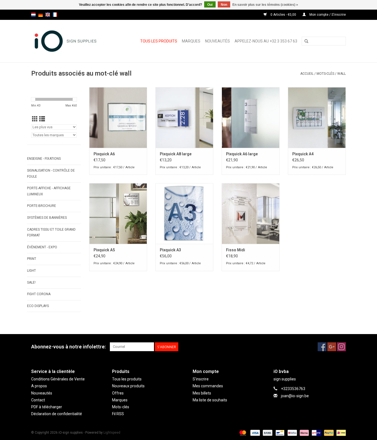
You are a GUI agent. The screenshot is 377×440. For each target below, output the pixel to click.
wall (341, 74)
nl (33, 14)
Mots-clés (325, 74)
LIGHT (31, 271)
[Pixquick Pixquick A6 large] (251, 117)
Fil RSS (118, 414)
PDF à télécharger (46, 407)
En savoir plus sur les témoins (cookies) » (265, 5)
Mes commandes (208, 386)
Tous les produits (158, 41)
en (48, 14)
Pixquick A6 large (242, 154)
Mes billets (202, 393)
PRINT (31, 259)
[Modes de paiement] (242, 432)
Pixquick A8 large (176, 154)
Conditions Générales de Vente (58, 379)
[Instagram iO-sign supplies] (341, 346)
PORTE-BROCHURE (41, 206)
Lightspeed (111, 432)
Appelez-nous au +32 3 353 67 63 (266, 41)
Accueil (307, 74)
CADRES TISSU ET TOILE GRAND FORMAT (51, 233)
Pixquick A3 (170, 250)
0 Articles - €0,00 (283, 15)
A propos (39, 386)
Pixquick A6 (104, 154)
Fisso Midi (235, 250)
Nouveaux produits (128, 386)
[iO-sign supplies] (69, 41)
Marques (191, 41)
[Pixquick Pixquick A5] (118, 213)
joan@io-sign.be (295, 396)
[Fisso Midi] (251, 213)
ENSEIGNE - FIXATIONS (44, 159)
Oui (210, 5)
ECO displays (38, 306)
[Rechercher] (306, 41)
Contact (38, 400)
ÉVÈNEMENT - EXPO (42, 247)
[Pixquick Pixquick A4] (317, 117)
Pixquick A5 (104, 250)
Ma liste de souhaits (210, 400)
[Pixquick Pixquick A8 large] (184, 117)
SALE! (31, 282)
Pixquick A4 (303, 154)
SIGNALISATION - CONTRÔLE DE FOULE (51, 173)
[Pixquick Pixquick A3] (184, 213)
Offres (118, 393)
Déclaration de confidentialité (56, 414)
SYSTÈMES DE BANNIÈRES (47, 218)
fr (55, 14)
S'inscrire (201, 379)
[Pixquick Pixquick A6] (118, 117)
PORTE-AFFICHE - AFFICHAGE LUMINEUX (49, 191)
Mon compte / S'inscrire (327, 15)
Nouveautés (217, 41)
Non (224, 5)
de (40, 14)
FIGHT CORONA (39, 294)
